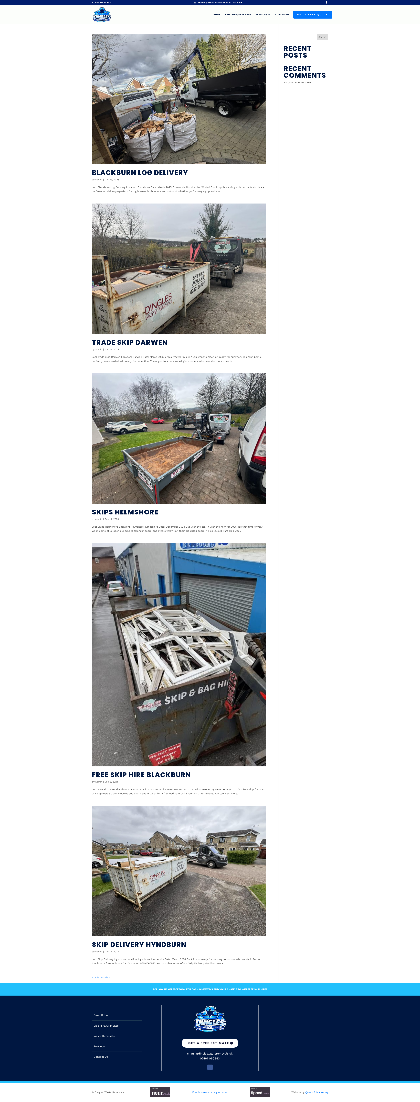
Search (322, 37)
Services (261, 14)
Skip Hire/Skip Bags (238, 14)
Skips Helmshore (125, 512)
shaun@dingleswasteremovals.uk (210, 1053)
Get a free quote (312, 14)
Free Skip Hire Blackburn (141, 774)
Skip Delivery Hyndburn (139, 944)
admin (98, 179)
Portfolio (282, 14)
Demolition (101, 1015)
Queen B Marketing (316, 1092)
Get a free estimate (208, 1043)
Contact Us (101, 1057)
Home (217, 14)
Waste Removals (104, 1036)
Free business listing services (210, 1092)
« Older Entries (101, 977)
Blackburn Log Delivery (140, 172)
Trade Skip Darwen (130, 342)
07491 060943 (210, 1058)
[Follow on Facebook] (210, 1067)
